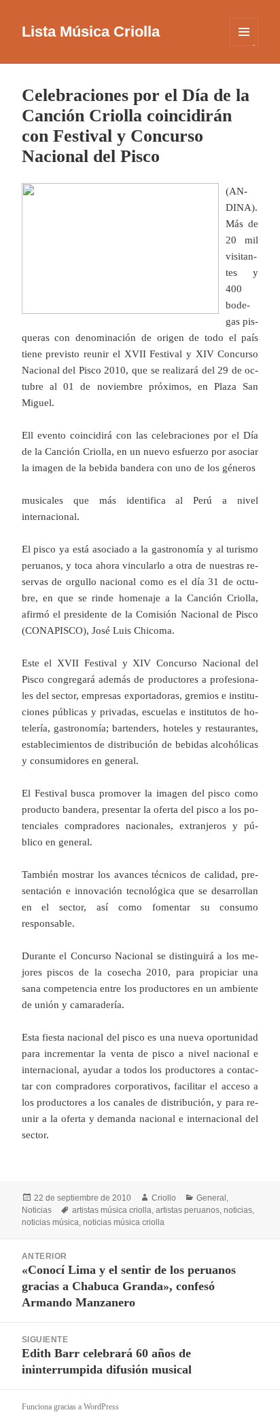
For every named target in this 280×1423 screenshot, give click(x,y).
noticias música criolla (123, 1222)
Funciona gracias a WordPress (70, 1406)
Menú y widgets (244, 45)
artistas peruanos (188, 1210)
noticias (238, 1210)
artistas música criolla (112, 1210)
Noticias (37, 1210)
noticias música (50, 1222)
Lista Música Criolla (91, 31)
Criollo (164, 1198)
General (211, 1198)
